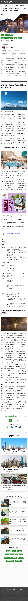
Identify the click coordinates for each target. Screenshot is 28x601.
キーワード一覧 (14, 564)
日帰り (8, 551)
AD (2, 34)
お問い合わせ (8, 589)
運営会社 (20, 589)
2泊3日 (19, 551)
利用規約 (15, 589)
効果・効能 (21, 557)
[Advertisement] (14, 577)
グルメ (21, 554)
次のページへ (9, 416)
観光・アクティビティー (7, 38)
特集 (6, 5)
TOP (2, 5)
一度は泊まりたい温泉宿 (11, 554)
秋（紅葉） (18, 560)
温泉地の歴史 (10, 560)
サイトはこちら (10, 237)
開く (13, 54)
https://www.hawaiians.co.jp (13, 233)
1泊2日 (14, 551)
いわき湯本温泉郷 (9, 34)
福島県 (19, 38)
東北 (15, 38)
